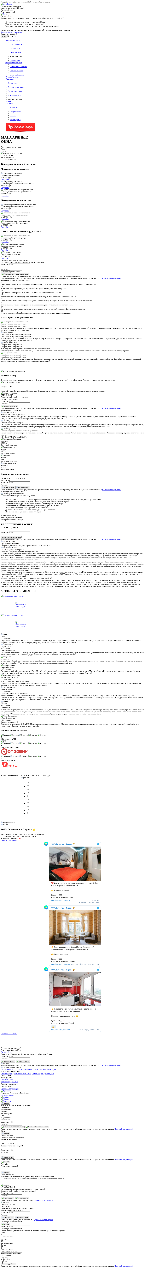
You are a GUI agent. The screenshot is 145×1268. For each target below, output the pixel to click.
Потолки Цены (38, 1074)
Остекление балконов (13, 63)
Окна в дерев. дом (15, 91)
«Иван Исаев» (24, 1093)
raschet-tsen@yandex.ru (9, 1082)
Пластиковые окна (12, 40)
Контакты (9, 103)
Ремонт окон (15, 61)
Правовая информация (9, 1089)
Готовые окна (15, 48)
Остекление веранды (16, 87)
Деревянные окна (14, 95)
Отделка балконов (12, 77)
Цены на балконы (17, 75)
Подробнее (5, 180)
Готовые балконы (16, 71)
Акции (8, 101)
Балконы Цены (6, 1074)
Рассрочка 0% (15, 111)
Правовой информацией (111, 278)
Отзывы (13, 116)
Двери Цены (49, 1074)
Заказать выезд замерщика (11, 537)
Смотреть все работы (9, 840)
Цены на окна (15, 52)
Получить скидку (7, 1095)
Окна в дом (9, 79)
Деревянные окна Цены (22, 1074)
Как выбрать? (15, 120)
